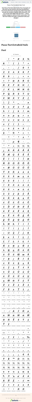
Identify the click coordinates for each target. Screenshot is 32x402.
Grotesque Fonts (16, 35)
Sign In (2, 0)
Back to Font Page (23, 27)
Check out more (13, 27)
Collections (19, 2)
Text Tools (27, 2)
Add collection (18, 27)
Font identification (24, 2)
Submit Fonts (14, 0)
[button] (30, 2)
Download (8, 27)
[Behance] (19, 400)
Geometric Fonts (16, 34)
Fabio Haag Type (17, 6)
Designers (16, 2)
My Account (7, 0)
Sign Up (4, 0)
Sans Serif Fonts (16, 36)
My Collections (10, 0)
